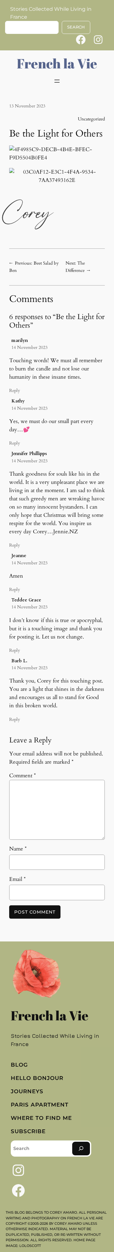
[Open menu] (57, 81)
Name (18, 848)
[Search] (81, 1148)
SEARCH (76, 27)
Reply (14, 391)
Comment (22, 775)
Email (17, 879)
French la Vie (57, 63)
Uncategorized (91, 119)
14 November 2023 (29, 347)
